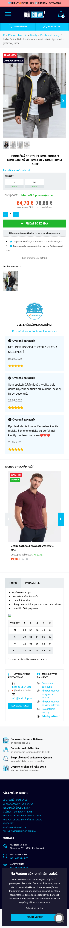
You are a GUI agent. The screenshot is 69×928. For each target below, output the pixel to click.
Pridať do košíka (37, 223)
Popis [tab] (13, 582)
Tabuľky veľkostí (50, 716)
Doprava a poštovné (47, 685)
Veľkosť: (9, 176)
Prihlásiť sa (54, 26)
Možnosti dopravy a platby (18, 811)
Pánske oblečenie (17, 35)
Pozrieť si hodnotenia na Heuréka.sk (34, 331)
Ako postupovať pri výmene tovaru (50, 694)
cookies (24, 891)
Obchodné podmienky (15, 799)
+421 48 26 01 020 (19, 858)
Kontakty (8, 823)
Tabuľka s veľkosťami (16, 170)
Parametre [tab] (32, 582)
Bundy (33, 35)
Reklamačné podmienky (16, 807)
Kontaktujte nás (20, 706)
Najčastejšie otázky (48, 711)
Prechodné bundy (50, 35)
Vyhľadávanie (20, 26)
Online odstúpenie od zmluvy (19, 831)
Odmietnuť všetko (34, 908)
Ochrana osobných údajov (18, 803)
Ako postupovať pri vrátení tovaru (51, 703)
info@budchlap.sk (22, 698)
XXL (34, 184)
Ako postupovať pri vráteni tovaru (22, 819)
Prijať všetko (35, 917)
